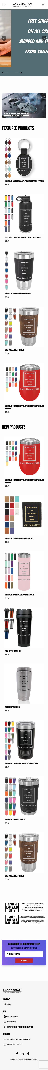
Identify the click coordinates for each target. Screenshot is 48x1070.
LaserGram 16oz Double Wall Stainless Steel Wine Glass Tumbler (24, 407)
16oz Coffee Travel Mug (13, 651)
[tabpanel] (24, 38)
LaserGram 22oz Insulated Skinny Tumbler (19, 595)
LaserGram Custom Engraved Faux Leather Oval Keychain (24, 181)
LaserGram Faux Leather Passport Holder (19, 538)
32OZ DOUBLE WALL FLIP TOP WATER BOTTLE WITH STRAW (23, 237)
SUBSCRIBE (24, 961)
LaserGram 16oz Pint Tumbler (15, 819)
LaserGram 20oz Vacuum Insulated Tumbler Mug (21, 763)
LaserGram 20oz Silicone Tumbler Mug (18, 294)
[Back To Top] (41, 1063)
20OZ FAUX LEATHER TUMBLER (14, 350)
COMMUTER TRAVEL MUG (12, 707)
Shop (7, 54)
